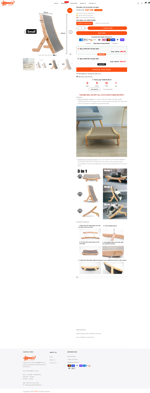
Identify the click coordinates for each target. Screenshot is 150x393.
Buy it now (101, 33)
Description (94, 89)
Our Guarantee (108, 89)
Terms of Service (72, 359)
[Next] (70, 32)
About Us (83, 3)
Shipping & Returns (73, 362)
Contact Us (92, 3)
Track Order (73, 3)
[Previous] (26, 32)
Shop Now (64, 3)
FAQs (51, 357)
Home (56, 3)
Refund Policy (71, 356)
